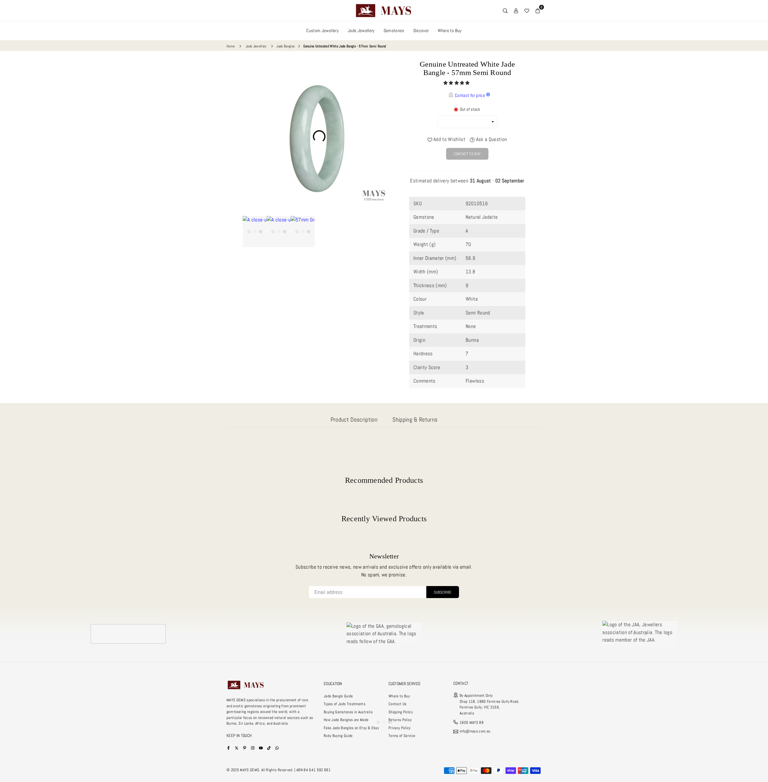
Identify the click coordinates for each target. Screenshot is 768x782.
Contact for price (470, 95)
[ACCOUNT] (516, 10)
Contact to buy (467, 153)
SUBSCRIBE (443, 592)
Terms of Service (401, 735)
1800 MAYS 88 (472, 722)
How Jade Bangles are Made (346, 719)
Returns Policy (400, 719)
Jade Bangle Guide (338, 696)
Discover (421, 30)
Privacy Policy (399, 727)
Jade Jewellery (361, 30)
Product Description (354, 419)
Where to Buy (449, 30)
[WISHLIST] (526, 10)
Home (230, 46)
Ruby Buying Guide (338, 735)
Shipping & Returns (414, 419)
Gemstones (394, 30)
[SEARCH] (505, 10)
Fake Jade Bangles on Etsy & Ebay (351, 727)
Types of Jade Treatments (344, 703)
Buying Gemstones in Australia (348, 711)
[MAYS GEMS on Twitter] (236, 747)
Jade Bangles (285, 46)
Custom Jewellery (322, 30)
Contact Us (397, 703)
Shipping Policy (400, 711)
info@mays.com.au (475, 731)
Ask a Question (491, 139)
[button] (457, 83)
